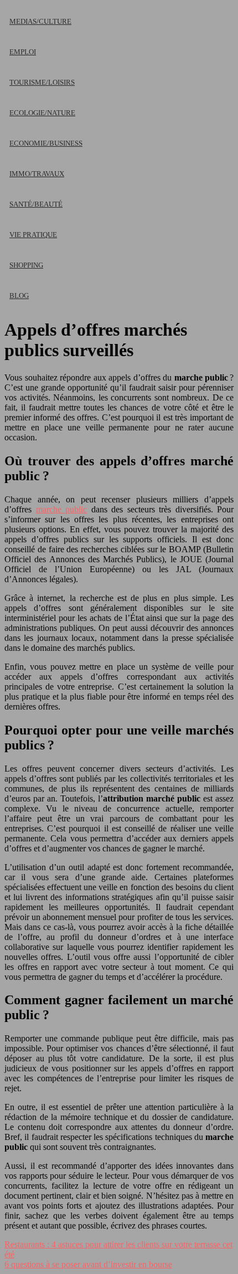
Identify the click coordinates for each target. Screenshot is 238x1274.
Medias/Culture (40, 21)
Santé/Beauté (36, 204)
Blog (19, 295)
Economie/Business (45, 143)
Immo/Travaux (36, 173)
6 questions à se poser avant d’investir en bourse (88, 1264)
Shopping (26, 265)
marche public (61, 509)
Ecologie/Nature (42, 113)
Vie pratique (33, 234)
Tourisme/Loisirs (42, 82)
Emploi (22, 52)
